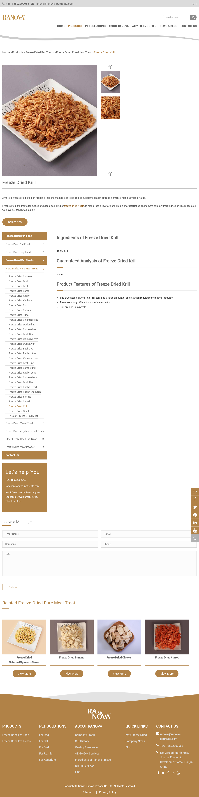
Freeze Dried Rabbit (19, 295)
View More (24, 673)
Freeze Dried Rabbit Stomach (25, 391)
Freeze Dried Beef (18, 286)
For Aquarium (47, 759)
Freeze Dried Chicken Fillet (23, 319)
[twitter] (195, 507)
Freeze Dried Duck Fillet (22, 324)
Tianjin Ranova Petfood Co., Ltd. (95, 786)
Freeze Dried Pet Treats (39, 52)
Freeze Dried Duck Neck (22, 334)
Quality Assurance (86, 747)
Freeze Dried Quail (19, 411)
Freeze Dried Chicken (20, 276)
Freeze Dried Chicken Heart (23, 377)
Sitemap (88, 792)
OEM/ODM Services (87, 753)
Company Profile (85, 735)
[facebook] (195, 499)
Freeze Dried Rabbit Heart (23, 387)
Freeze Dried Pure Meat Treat (74, 52)
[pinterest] (195, 515)
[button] (110, 67)
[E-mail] (195, 491)
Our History (82, 741)
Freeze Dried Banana (71, 657)
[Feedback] (195, 538)
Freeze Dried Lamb (19, 290)
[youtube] (195, 530)
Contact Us (188, 26)
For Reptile (45, 753)
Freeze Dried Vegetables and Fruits (24, 431)
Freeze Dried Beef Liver (21, 348)
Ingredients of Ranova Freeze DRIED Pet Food (93, 763)
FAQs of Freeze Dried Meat (23, 415)
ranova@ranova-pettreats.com (54, 3)
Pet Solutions (95, 26)
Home (61, 26)
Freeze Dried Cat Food (17, 244)
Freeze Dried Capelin (20, 401)
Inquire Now (14, 222)
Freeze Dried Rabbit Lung (22, 372)
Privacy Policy (107, 792)
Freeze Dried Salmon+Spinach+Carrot (24, 660)
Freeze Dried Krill (104, 52)
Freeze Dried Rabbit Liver (22, 353)
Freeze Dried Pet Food (18, 235)
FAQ (77, 772)
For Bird (44, 747)
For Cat (43, 741)
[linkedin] (195, 522)
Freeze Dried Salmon (20, 310)
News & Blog (168, 26)
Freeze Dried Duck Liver (22, 343)
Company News (135, 741)
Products (75, 26)
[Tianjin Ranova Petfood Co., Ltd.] (13, 17)
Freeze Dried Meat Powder (20, 447)
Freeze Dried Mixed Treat (19, 423)
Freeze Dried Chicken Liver (23, 339)
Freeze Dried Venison (20, 300)
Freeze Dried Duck (19, 281)
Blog (128, 747)
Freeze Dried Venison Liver (23, 358)
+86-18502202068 (15, 479)
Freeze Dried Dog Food (18, 252)
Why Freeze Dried (144, 26)
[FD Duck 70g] (24, 637)
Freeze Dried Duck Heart (22, 382)
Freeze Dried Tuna (19, 314)
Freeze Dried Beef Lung (21, 363)
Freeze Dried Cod (18, 305)
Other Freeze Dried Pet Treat (21, 439)
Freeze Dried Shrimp (20, 396)
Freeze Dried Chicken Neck (23, 329)
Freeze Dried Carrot (167, 657)
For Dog (44, 735)
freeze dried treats (74, 205)
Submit (13, 587)
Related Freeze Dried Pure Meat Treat (38, 602)
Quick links (136, 726)
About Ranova (119, 26)
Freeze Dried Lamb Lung (22, 367)
